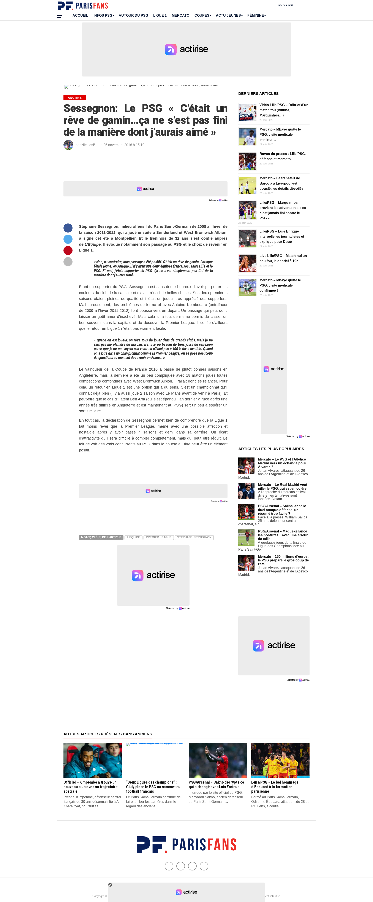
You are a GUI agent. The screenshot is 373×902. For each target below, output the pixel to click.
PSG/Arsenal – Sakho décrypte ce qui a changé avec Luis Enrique (216, 784)
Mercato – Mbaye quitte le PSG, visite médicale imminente (280, 134)
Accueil (80, 15)
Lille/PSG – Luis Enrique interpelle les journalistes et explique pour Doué (281, 236)
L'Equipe (133, 537)
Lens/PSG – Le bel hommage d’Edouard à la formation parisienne (274, 787)
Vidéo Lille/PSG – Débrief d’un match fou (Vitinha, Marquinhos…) (283, 110)
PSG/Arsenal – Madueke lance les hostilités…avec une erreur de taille (283, 535)
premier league (158, 537)
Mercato (180, 15)
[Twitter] (180, 866)
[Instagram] (204, 866)
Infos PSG (102, 15)
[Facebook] (169, 866)
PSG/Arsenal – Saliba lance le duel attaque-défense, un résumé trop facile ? (282, 509)
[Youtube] (192, 866)
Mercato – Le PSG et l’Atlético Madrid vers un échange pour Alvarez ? (282, 463)
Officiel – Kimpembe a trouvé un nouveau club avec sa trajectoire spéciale (90, 787)
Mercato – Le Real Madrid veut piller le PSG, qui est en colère (282, 486)
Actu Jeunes (228, 15)
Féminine (255, 15)
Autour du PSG (133, 15)
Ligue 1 (160, 15)
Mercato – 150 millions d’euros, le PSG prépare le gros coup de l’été (283, 560)
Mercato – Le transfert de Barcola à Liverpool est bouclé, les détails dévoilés (281, 183)
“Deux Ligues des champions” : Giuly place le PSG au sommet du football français (153, 787)
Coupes (201, 15)
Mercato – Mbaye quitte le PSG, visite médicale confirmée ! (280, 285)
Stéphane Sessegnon (194, 537)
